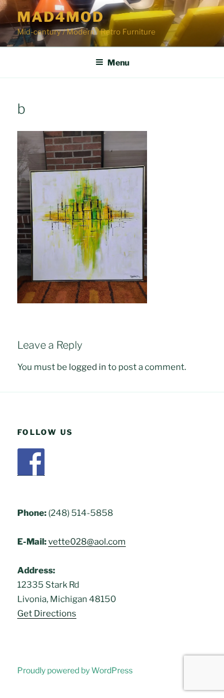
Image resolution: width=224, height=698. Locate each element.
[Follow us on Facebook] (31, 462)
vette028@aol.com (87, 542)
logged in (87, 367)
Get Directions (46, 613)
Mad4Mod (60, 17)
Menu (118, 62)
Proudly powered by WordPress (75, 670)
